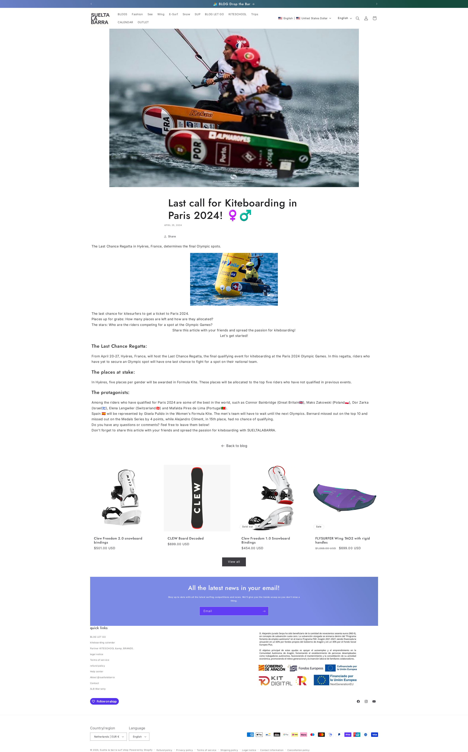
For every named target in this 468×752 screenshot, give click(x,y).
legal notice (96, 654)
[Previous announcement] (91, 4)
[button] (305, 18)
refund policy (97, 665)
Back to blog (236, 446)
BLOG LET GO (98, 637)
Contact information (271, 750)
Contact (94, 683)
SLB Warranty (98, 688)
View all (234, 561)
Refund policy (164, 750)
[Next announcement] (377, 4)
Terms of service (99, 660)
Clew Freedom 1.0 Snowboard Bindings (265, 540)
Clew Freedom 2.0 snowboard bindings (118, 540)
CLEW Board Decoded (186, 538)
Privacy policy (184, 750)
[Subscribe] (264, 611)
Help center (96, 671)
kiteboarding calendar (102, 642)
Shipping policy (229, 750)
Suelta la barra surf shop (114, 750)
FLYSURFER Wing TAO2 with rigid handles (342, 540)
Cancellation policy (298, 750)
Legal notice (249, 750)
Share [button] (172, 236)
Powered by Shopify (141, 750)
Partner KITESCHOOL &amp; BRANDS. (112, 648)
